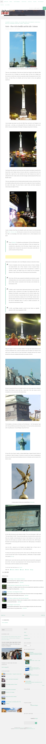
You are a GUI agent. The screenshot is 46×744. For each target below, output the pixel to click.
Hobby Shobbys (28, 674)
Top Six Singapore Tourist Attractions (13, 604)
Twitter (17, 569)
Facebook (20, 567)
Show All (43, 685)
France (16, 22)
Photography (41, 1)
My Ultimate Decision (29, 652)
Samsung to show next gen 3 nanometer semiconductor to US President (35, 669)
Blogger (36, 718)
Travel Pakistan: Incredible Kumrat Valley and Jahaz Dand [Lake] (17, 598)
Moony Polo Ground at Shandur (11, 696)
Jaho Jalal (22, 727)
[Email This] (4, 572)
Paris (26, 22)
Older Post (43, 615)
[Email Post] (3, 572)
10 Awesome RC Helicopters (34, 675)
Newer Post (3, 615)
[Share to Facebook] (8, 572)
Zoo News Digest (28, 659)
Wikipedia (14, 242)
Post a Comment (5, 622)
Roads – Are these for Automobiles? (12, 679)
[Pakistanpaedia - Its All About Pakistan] (12, 712)
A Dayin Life (6, 1)
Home (2, 1)
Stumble (27, 569)
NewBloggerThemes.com (31, 728)
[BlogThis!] (5, 572)
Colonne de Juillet (9, 22)
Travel (10, 1)
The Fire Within (28, 681)
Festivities (24, 1)
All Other (7, 4)
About (25, 632)
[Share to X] (6, 572)
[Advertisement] (18, 257)
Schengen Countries (14, 23)
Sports (2, 4)
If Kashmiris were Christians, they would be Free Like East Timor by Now (33, 683)
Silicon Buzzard (28, 666)
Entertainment (17, 1)
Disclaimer (26, 635)
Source (12, 556)
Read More (22, 582)
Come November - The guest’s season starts (13, 674)
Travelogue (26, 23)
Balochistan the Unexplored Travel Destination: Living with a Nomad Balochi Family (11, 638)
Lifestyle (30, 1)
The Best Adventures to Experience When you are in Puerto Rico (18, 585)
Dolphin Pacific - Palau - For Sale (35, 660)
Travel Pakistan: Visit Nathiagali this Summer (14, 591)
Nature (34, 1)
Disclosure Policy (27, 638)
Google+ (22, 569)
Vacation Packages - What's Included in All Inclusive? (16, 579)
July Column (21, 22)
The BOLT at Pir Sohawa (10, 692)
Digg (32, 569)
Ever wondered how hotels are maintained (9, 689)
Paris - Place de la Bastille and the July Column (21, 26)
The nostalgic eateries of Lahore (11, 684)
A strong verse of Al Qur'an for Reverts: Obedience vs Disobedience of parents (36, 654)
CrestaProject (17, 728)
